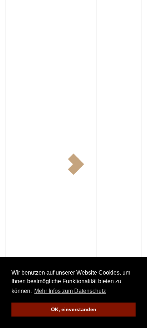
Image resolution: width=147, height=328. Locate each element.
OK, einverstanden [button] (73, 309)
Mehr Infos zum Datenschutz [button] (70, 291)
